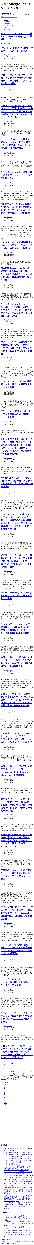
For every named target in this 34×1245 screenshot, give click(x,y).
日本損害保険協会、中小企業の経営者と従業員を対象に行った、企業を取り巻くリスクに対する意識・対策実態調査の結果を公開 (16, 274)
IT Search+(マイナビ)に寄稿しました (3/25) (17, 1232)
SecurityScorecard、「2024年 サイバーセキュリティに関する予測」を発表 (16, 595)
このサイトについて (13, 14)
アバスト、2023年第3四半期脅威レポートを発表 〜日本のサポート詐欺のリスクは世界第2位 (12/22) (18, 1183)
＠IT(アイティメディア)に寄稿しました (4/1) (18, 1216)
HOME (3, 43)
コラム (6, 27)
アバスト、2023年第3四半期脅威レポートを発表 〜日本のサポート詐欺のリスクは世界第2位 (17, 245)
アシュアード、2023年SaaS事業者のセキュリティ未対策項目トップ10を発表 (16, 384)
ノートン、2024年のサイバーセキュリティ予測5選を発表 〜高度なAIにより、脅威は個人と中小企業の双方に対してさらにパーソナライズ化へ (17, 111)
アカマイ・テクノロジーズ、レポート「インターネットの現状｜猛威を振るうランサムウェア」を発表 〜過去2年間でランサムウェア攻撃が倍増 (17, 1052)
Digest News (8, 55)
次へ (5, 1103)
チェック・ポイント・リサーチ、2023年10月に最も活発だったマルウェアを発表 (16, 982)
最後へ (6, 1105)
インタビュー (8, 25)
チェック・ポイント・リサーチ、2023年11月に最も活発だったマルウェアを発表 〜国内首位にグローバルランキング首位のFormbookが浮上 (16, 310)
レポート (7, 23)
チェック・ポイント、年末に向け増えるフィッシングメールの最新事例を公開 (16, 175)
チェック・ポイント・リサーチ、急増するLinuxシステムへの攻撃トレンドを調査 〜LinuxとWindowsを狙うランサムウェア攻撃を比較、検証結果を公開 (17, 700)
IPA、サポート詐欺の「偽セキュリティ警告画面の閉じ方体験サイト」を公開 (17, 414)
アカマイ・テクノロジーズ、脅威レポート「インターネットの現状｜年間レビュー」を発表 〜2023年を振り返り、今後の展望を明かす (16, 561)
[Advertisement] (17, 1124)
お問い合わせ (24, 14)
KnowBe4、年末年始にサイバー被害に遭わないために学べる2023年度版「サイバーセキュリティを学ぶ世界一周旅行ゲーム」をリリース (16, 840)
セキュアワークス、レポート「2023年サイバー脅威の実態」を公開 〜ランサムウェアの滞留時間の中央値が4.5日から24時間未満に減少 (16, 805)
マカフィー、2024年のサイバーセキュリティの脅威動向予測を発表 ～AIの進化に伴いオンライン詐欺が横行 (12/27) (18, 1154)
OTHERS (7, 29)
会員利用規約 (14, 1243)
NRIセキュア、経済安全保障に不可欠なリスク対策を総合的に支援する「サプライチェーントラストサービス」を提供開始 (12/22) (18, 1177)
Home (6, 20)
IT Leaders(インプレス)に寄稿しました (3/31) (18, 1221)
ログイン (4, 14)
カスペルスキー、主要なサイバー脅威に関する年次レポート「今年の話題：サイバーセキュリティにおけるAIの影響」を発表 (16, 348)
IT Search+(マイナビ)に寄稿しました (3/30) (17, 1230)
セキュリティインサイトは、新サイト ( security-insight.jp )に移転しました (16, 36)
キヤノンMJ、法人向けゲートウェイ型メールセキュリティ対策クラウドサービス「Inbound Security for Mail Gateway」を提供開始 (17, 913)
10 (5, 1101)
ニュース (7, 21)
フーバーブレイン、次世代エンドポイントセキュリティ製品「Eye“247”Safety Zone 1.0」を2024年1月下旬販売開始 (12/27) (18, 1168)
